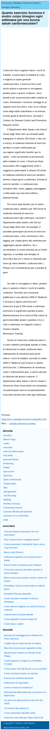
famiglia (5, 7)
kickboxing (8, 463)
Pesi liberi (8, 455)
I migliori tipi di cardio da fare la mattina (22, 643)
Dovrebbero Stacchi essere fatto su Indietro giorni (24, 587)
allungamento (9, 491)
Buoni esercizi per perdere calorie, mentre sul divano (25, 579)
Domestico (7, 3)
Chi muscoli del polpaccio (16, 708)
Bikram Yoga (9, 439)
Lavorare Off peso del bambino (17, 512)
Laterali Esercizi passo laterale (18, 614)
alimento (27, 3)
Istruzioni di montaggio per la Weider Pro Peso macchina (23, 637)
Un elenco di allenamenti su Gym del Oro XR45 (23, 702)
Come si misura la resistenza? (18, 687)
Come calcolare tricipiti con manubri (21, 673)
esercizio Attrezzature (13, 451)
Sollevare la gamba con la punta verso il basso (23, 558)
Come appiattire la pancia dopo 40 (20, 619)
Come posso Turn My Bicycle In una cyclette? (25, 669)
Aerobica (7, 435)
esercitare (8, 447)
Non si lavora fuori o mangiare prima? (22, 539)
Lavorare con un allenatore (16, 516)
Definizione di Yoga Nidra (16, 683)
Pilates (6, 467)
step (5, 487)
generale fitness (10, 459)
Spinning (7, 475)
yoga (5, 520)
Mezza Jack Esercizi (13, 552)
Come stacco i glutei (13, 624)
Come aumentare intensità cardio (19, 713)
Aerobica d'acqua (11, 503)
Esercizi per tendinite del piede (18, 678)
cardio (6, 443)
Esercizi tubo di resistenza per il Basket (22, 565)
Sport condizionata (12, 479)
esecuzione (8, 471)
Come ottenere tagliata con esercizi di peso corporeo (24, 608)
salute (36, 3)
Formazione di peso (12, 508)
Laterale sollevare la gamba (22, 423)
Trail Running (9, 495)
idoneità (15, 7)
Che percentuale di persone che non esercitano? (21, 533)
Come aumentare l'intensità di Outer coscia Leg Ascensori (24, 546)
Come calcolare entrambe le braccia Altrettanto (21, 600)
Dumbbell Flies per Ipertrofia (17, 594)
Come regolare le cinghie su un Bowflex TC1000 (23, 662)
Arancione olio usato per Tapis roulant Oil (23, 717)
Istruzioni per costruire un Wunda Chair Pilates (22, 654)
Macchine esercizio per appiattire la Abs (23, 648)
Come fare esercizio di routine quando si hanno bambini (23, 571)
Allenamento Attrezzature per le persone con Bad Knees (25, 694)
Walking (7, 499)
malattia (18, 3)
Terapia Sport (9, 483)
